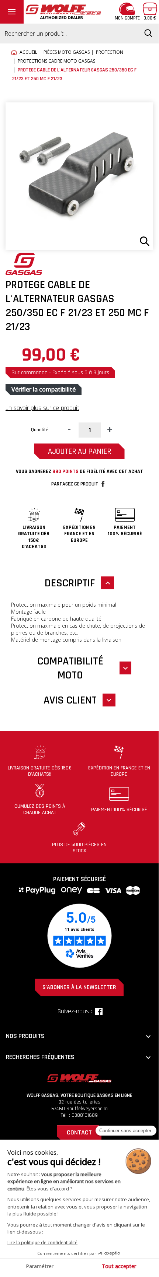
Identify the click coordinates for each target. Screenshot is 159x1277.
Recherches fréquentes (79, 1057)
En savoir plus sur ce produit (42, 408)
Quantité (39, 430)
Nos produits (79, 1036)
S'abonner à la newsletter (79, 987)
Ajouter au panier (79, 451)
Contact (79, 1132)
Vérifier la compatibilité (43, 389)
